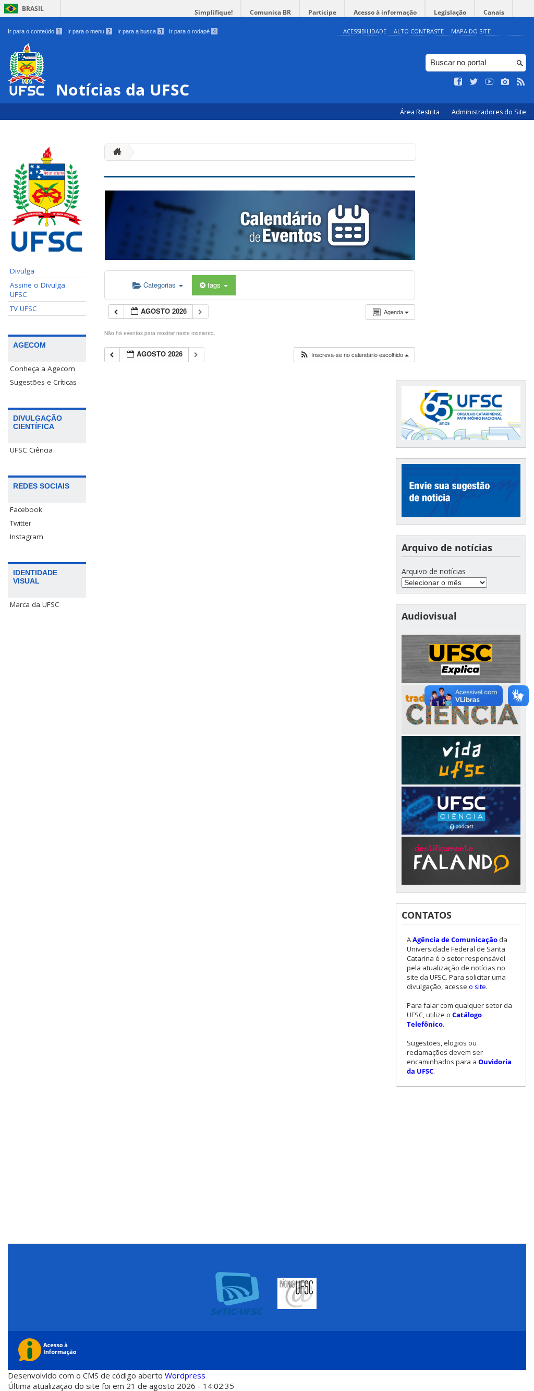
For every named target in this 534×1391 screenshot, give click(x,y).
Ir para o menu (89, 31)
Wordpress (185, 1375)
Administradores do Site (489, 112)
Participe (322, 12)
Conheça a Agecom (42, 368)
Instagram (26, 536)
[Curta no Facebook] (458, 82)
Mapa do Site (471, 31)
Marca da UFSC (34, 604)
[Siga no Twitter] (474, 82)
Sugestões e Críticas (43, 382)
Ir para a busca (139, 31)
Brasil (33, 8)
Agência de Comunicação (454, 939)
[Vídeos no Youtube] (490, 82)
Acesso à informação (385, 12)
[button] (354, 355)
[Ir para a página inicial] (115, 152)
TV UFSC (23, 308)
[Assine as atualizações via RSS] (521, 82)
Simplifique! (214, 12)
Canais (493, 12)
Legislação (450, 12)
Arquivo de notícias (434, 571)
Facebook (26, 509)
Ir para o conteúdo (34, 31)
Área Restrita (420, 112)
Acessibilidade (364, 31)
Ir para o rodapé (192, 31)
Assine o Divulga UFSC (37, 289)
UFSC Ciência (31, 450)
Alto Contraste (419, 31)
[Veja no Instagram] (505, 82)
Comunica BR (270, 12)
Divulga (22, 271)
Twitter (20, 523)
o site (477, 986)
